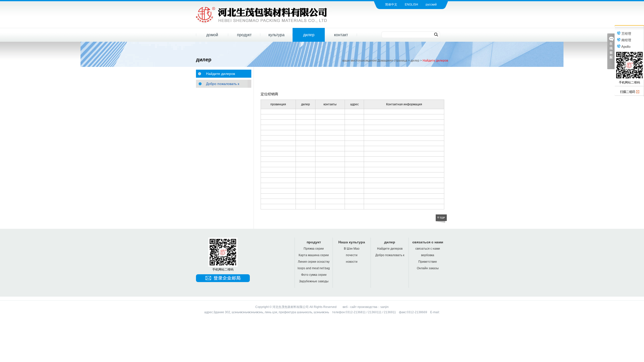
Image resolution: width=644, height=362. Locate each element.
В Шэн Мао (351, 248)
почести (351, 255)
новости (351, 261)
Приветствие (427, 261)
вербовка (427, 255)
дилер (308, 35)
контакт (341, 35)
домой (212, 35)
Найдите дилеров (435, 60)
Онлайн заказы (428, 268)
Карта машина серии (314, 255)
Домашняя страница (392, 60)
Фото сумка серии (314, 275)
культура (276, 35)
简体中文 (391, 4)
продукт (244, 35)
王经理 (625, 33)
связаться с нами (427, 242)
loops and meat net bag (314, 268)
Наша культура (351, 242)
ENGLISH (411, 4)
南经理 (625, 40)
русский (431, 4)
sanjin (384, 307)
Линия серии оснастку (314, 261)
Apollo (625, 47)
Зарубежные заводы (314, 281)
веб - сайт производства (360, 307)
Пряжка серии (314, 248)
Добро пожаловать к (222, 84)
